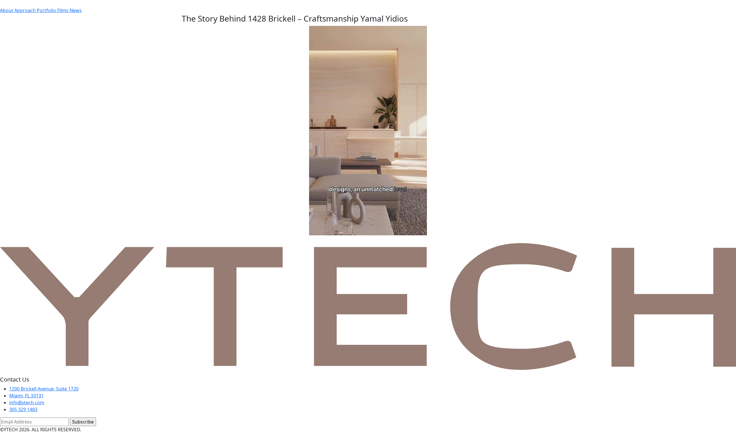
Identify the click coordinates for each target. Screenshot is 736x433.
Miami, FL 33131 (26, 395)
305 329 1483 (23, 409)
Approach (25, 10)
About (7, 10)
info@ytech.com (26, 402)
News (76, 10)
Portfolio (47, 10)
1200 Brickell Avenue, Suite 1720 (43, 389)
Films (63, 10)
